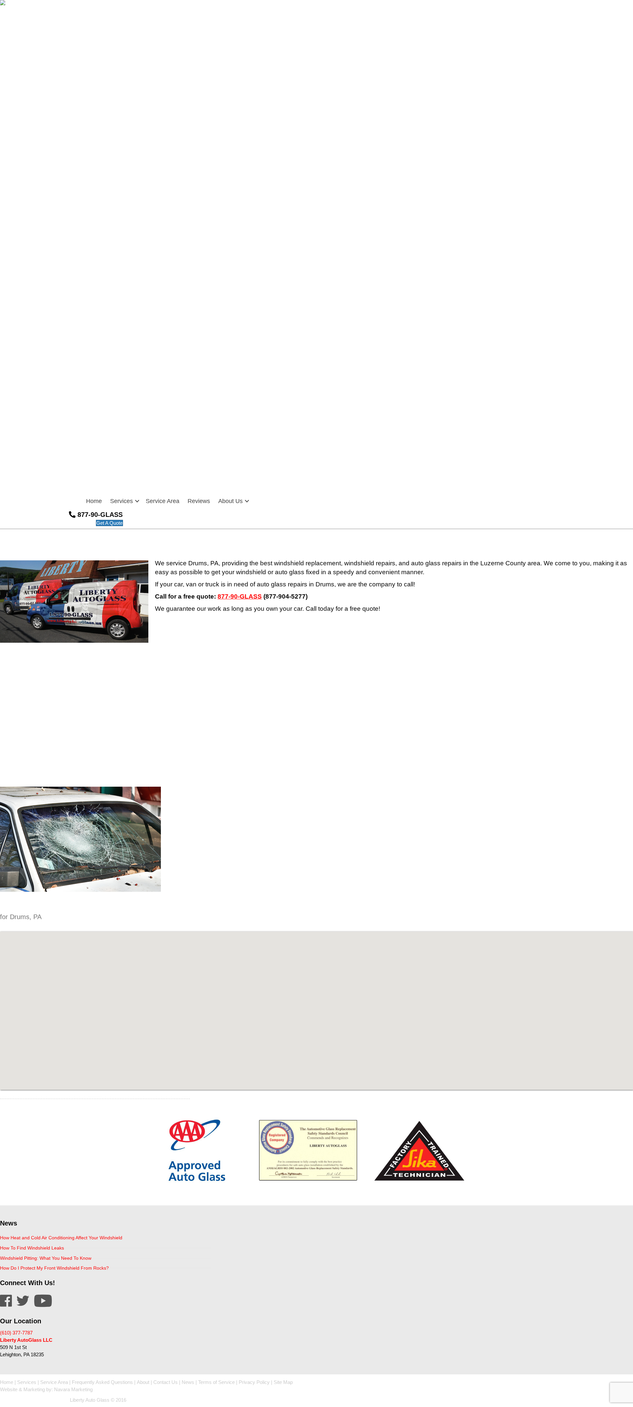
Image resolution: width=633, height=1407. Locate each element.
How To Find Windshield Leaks (32, 1248)
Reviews (199, 501)
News (188, 1382)
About (143, 1382)
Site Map (283, 1382)
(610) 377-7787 (16, 1333)
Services (121, 501)
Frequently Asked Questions (102, 1382)
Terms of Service (216, 1382)
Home (94, 501)
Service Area (162, 501)
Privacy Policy (254, 1382)
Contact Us (165, 1382)
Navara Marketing (73, 1389)
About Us (230, 501)
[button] (137, 501)
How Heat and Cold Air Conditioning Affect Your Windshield (61, 1237)
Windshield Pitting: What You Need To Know (45, 1258)
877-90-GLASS (240, 596)
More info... (12, 1195)
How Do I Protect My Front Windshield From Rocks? (54, 1268)
